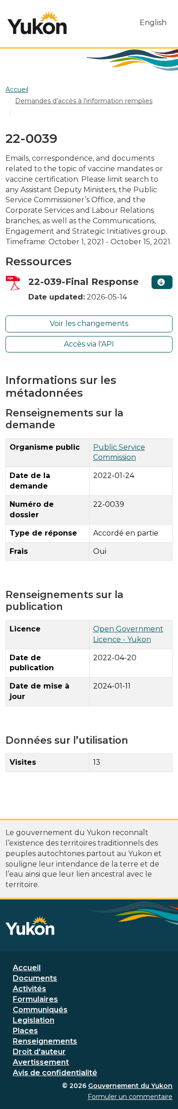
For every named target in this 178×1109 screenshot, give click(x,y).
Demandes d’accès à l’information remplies (83, 101)
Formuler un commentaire (130, 1097)
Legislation (33, 1020)
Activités (29, 988)
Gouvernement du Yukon (130, 1086)
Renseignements (45, 1041)
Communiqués (40, 1009)
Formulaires (35, 999)
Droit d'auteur (39, 1051)
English (153, 22)
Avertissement (41, 1062)
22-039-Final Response (83, 281)
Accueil (27, 967)
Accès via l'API (89, 344)
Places (25, 1030)
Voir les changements (89, 323)
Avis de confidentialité (55, 1072)
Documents (35, 978)
